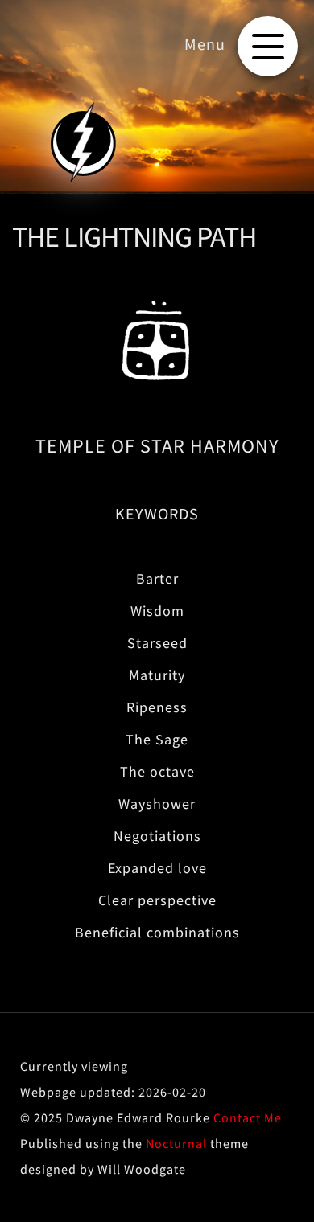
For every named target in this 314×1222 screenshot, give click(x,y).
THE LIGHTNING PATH (134, 237)
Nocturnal (176, 1143)
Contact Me (247, 1117)
